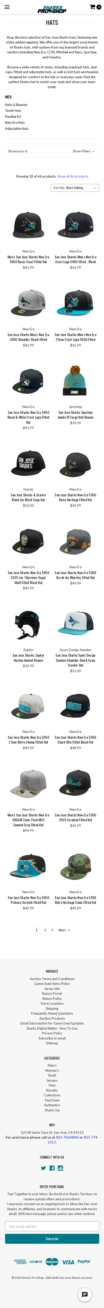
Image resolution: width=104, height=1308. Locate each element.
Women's (52, 1070)
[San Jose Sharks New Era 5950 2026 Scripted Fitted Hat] (76, 783)
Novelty (52, 1090)
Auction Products (52, 1018)
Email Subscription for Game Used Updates (52, 1023)
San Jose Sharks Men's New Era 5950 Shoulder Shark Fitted (28, 337)
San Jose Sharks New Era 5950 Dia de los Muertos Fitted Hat (75, 575)
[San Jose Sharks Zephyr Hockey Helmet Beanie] (28, 623)
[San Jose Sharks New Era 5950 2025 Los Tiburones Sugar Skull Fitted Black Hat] (28, 540)
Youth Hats (13, 110)
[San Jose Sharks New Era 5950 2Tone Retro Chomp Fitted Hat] (28, 705)
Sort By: (59, 188)
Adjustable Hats (17, 129)
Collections (52, 1095)
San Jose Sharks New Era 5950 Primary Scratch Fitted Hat (28, 900)
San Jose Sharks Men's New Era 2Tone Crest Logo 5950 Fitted (75, 337)
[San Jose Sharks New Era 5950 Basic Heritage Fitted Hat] (76, 463)
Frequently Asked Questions (52, 1013)
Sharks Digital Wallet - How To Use (52, 1028)
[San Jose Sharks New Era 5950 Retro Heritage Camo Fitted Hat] (76, 865)
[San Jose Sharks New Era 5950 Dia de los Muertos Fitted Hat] (76, 540)
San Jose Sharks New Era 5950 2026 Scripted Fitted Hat (75, 817)
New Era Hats (15, 122)
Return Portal (52, 993)
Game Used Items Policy (52, 984)
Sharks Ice (52, 1110)
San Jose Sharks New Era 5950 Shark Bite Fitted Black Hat (75, 740)
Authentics (52, 1105)
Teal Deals (52, 1100)
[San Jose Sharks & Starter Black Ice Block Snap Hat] (28, 463)
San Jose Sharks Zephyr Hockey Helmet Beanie (29, 658)
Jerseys (52, 1080)
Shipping (52, 1008)
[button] (52, 151)
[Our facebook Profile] (52, 1168)
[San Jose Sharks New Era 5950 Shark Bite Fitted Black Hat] (76, 705)
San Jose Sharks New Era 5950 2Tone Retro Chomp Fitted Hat (28, 740)
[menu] (7, 7)
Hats (52, 1085)
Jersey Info (52, 989)
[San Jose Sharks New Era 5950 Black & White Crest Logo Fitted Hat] (28, 380)
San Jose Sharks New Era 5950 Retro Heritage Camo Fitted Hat (75, 900)
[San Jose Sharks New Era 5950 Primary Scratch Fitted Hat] (28, 865)
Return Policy (52, 999)
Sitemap (52, 1043)
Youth (52, 1075)
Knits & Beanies (16, 105)
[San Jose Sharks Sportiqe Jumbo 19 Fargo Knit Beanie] (76, 380)
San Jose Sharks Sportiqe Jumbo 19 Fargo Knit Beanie (76, 415)
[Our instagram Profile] (60, 1168)
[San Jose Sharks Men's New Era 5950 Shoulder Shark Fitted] (28, 302)
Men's (52, 1065)
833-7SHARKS (67, 1137)
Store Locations (52, 1003)
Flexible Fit (13, 117)
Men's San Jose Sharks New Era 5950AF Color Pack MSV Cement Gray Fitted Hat (28, 819)
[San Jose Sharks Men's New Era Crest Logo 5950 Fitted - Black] (76, 224)
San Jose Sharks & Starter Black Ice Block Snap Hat (28, 497)
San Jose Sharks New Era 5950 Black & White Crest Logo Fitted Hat (28, 417)
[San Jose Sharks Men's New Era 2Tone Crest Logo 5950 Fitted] (76, 302)
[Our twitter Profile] (43, 1168)
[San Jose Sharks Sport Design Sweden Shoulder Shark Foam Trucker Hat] (76, 623)
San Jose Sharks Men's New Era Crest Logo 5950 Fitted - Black (75, 259)
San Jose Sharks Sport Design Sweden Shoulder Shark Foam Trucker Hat (75, 660)
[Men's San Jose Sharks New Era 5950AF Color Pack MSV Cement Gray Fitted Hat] (28, 783)
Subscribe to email (52, 1038)
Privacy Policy (52, 1033)
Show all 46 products (72, 176)
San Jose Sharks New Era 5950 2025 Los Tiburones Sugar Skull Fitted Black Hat (28, 577)
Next (62, 930)
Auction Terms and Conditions (52, 979)
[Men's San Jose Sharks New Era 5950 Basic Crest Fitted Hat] (28, 224)
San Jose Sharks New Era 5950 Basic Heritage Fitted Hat (75, 497)
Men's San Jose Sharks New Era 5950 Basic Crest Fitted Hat (28, 259)
